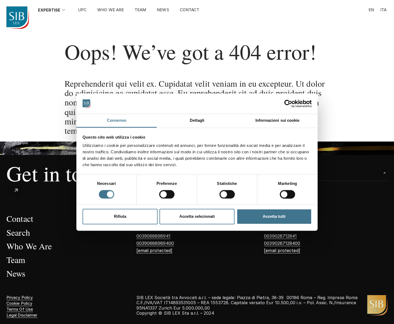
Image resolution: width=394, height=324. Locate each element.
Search (18, 232)
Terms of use (19, 309)
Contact (189, 9)
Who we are (110, 9)
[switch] (166, 194)
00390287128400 (282, 243)
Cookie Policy (19, 303)
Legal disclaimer (21, 315)
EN (371, 9)
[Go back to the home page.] (17, 17)
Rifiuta (120, 216)
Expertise (49, 10)
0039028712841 (280, 236)
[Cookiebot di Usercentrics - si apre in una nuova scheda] (288, 104)
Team (140, 9)
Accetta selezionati (197, 216)
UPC (82, 9)
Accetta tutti (274, 216)
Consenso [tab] (116, 120)
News (163, 9)
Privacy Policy (19, 297)
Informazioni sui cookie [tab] (277, 120)
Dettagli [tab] (197, 120)
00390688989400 (155, 243)
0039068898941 (153, 236)
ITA (383, 9)
